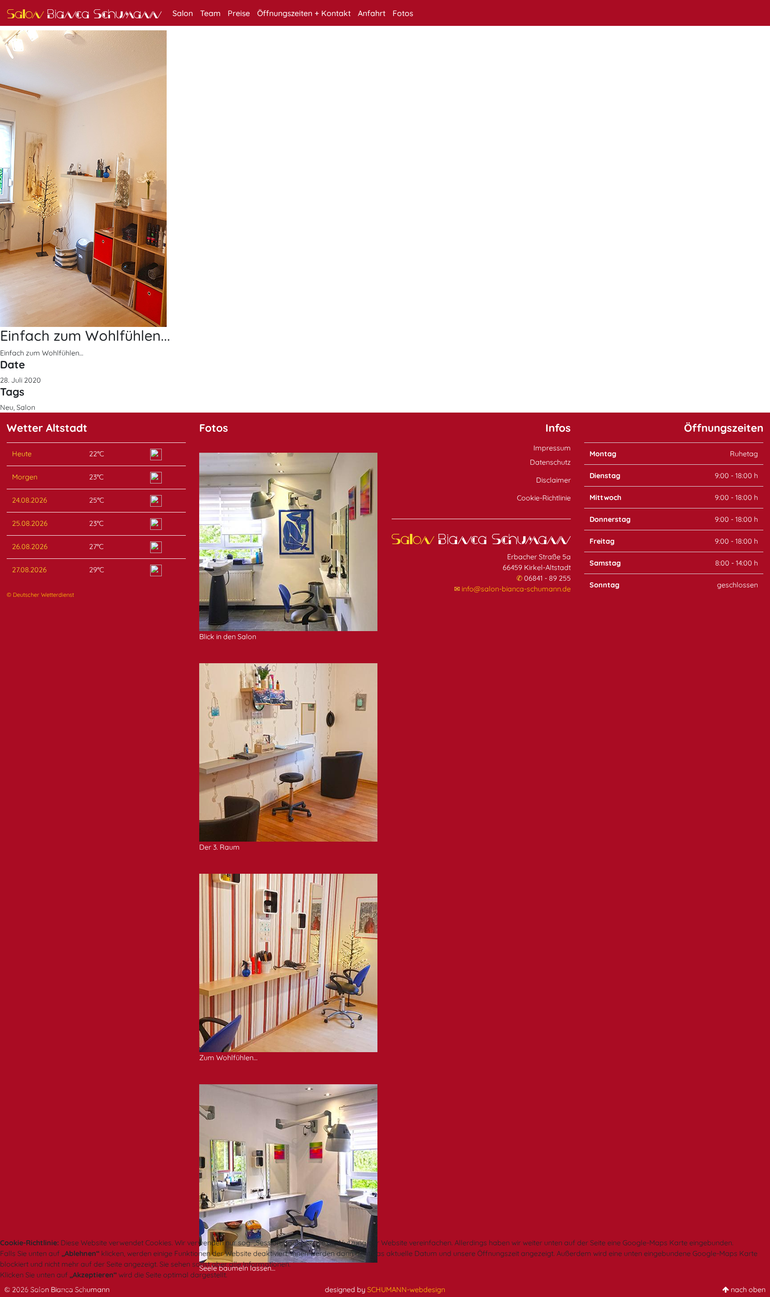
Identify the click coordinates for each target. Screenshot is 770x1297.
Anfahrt (371, 13)
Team (210, 13)
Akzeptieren (25, 1288)
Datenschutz (550, 462)
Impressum (552, 447)
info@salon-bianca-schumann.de (516, 588)
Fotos (403, 13)
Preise (239, 13)
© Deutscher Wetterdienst (40, 594)
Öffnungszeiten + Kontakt (304, 13)
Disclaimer (553, 479)
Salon (182, 13)
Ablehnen (73, 1288)
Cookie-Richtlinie (544, 497)
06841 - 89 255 (547, 578)
